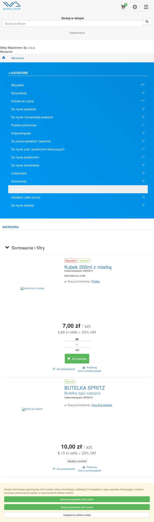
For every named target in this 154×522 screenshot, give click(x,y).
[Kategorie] (146, 7)
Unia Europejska (101, 405)
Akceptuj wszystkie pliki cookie (77, 499)
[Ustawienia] (135, 7)
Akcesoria (17, 58)
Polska (95, 281)
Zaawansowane (77, 32)
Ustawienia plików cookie (77, 515)
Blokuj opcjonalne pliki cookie (77, 507)
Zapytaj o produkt (77, 461)
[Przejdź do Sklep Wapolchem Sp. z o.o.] (3, 58)
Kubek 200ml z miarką (87, 266)
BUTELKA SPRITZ (84, 387)
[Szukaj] (147, 21)
